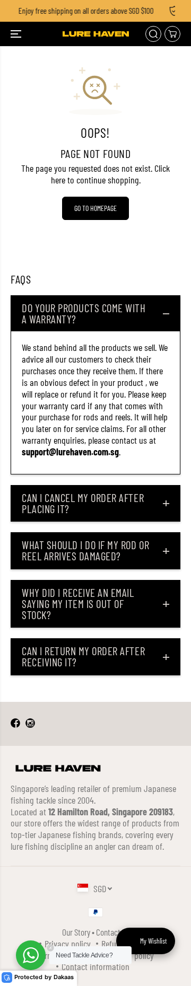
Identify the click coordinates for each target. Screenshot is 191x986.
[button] (17, 34)
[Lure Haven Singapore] (96, 34)
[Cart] (172, 34)
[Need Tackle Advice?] (31, 955)
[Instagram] (30, 723)
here (58, 180)
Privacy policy (68, 943)
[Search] (153, 34)
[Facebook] (15, 723)
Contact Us (112, 932)
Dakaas (64, 977)
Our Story (76, 932)
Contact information (95, 966)
